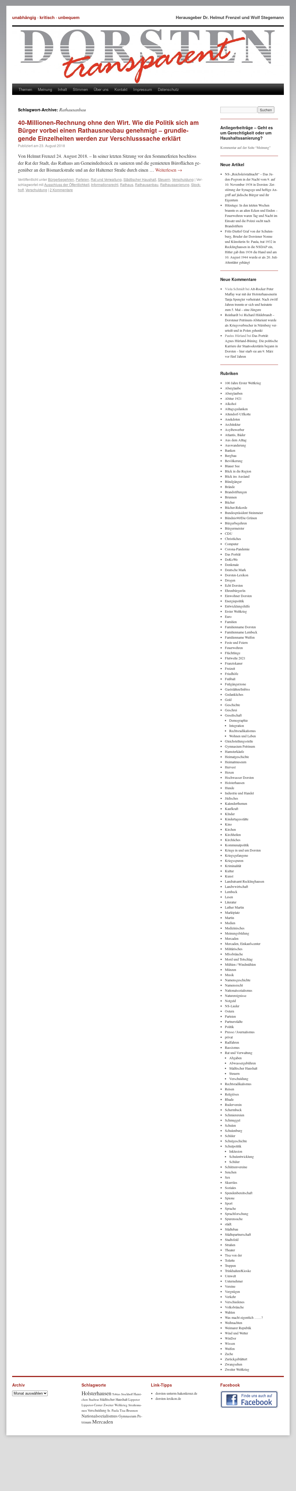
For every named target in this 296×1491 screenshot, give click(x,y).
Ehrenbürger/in (235, 590)
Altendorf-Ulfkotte (238, 414)
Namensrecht (234, 985)
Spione (229, 1198)
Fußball (230, 678)
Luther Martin (234, 907)
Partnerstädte (234, 1021)
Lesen (229, 896)
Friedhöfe (231, 673)
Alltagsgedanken (236, 408)
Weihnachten (233, 1322)
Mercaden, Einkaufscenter (242, 943)
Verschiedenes (235, 1301)
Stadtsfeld (231, 1239)
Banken (230, 450)
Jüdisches (231, 798)
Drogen (230, 580)
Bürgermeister (234, 528)
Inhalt (62, 89)
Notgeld (230, 1000)
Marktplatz (232, 912)
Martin (229, 917)
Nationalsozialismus (238, 990)
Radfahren (232, 1042)
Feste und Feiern (236, 642)
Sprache (230, 1208)
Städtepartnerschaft (238, 1234)
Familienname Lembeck (241, 632)
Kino (228, 824)
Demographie (238, 720)
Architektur (232, 424)
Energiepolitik (234, 601)
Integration (236, 725)
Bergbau (230, 455)
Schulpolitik (233, 1146)
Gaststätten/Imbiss (237, 689)
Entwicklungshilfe (237, 606)
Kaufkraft (231, 808)
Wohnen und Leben (242, 736)
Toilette (230, 1260)
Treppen (230, 1265)
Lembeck (231, 891)
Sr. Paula (113, 1410)
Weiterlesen (168, 170)
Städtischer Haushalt (139, 179)
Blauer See (232, 466)
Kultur (229, 871)
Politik (229, 1026)
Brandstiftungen (236, 492)
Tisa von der (233, 1255)
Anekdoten (232, 419)
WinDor (230, 1338)
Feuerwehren (234, 647)
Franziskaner (234, 663)
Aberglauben (234, 393)
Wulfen (230, 1348)
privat (229, 1037)
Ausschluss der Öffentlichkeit (66, 184)
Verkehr (230, 1296)
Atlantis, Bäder (235, 434)
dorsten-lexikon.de (168, 1398)
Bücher (230, 502)
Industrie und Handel (239, 793)
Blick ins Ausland (237, 476)
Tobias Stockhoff (122, 1394)
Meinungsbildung (237, 933)
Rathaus (126, 184)
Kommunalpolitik (237, 845)
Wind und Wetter (236, 1333)
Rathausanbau (146, 184)
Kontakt (120, 89)
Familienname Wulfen (240, 637)
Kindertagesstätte (236, 819)
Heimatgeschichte (237, 756)
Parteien (82, 179)
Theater (230, 1250)
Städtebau (231, 1229)
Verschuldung (183, 179)
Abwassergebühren (242, 1063)
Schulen (230, 1125)
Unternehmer (234, 1281)
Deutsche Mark (235, 569)
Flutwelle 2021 (235, 658)
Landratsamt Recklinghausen (244, 881)
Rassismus (232, 1047)
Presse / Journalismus (240, 1031)
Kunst (229, 876)
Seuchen (230, 1172)
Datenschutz (168, 89)
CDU (228, 533)
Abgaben (235, 1057)
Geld (228, 699)
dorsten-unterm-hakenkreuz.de (176, 1393)
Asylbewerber (234, 429)
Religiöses (232, 1094)
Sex (227, 1177)
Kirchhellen (233, 834)
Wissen (230, 1343)
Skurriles (231, 1182)
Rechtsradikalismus (242, 730)
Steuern (164, 179)
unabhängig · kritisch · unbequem (45, 17)
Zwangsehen (233, 1364)
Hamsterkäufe (234, 751)
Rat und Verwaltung (106, 179)
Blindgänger (233, 481)
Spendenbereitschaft (238, 1192)
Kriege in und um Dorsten (243, 850)
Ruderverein (233, 1104)
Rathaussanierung (174, 184)
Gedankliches (234, 694)
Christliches (233, 538)
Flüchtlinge (232, 652)
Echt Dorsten (234, 585)
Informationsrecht (104, 184)
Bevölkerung (234, 460)
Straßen (230, 1244)
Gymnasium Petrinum (240, 746)
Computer (231, 543)
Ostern (229, 1011)
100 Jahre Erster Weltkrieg (243, 382)
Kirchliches (232, 839)
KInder (230, 813)
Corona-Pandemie (237, 549)
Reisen (229, 1089)
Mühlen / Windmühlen (240, 964)
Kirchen (230, 829)
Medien (230, 922)
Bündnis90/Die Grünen (241, 517)
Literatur (230, 902)
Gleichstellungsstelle (239, 741)
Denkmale (232, 564)
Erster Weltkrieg (236, 611)
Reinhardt (231, 314)
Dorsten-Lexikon (236, 575)
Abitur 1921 (233, 398)
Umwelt (230, 1276)
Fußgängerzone (235, 684)
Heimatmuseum (235, 761)
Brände (230, 486)
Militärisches (234, 948)
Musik (229, 974)
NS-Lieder (232, 1006)
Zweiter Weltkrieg (237, 1369)
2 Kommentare (61, 189)
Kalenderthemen (236, 803)
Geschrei (231, 710)
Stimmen (80, 89)
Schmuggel (232, 1120)
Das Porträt (232, 554)
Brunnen (231, 497)
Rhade (229, 1099)
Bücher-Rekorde (236, 507)
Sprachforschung (236, 1213)
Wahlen (230, 1312)
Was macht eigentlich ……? (244, 1317)
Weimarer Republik (238, 1327)
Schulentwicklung (241, 1156)
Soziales (230, 1187)
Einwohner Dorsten (238, 595)
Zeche (229, 1353)
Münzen (230, 969)
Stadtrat (94, 1399)
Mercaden (231, 938)
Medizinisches (235, 928)
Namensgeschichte (237, 980)
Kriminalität (233, 865)
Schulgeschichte (236, 1141)
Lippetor (134, 1399)
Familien (231, 621)
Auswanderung (235, 445)
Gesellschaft (233, 715)
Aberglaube (233, 388)
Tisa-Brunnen (129, 1410)
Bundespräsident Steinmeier (244, 512)
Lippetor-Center (92, 1405)
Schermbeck (233, 1109)
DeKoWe (231, 559)
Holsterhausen (235, 782)
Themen (25, 89)
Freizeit (230, 668)
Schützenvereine (236, 1166)
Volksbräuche (234, 1307)
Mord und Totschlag (239, 959)
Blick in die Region (238, 471)
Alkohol (230, 403)
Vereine (230, 1286)
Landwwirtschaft (236, 886)
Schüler (230, 1135)
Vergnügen (232, 1291)
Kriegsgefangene (236, 855)
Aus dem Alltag (236, 440)
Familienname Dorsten (240, 626)
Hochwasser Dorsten (239, 777)
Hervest (230, 767)
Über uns (101, 89)
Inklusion (235, 1151)
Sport (228, 1203)
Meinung (45, 89)
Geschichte (232, 704)
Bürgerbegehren (61, 179)
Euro (228, 616)
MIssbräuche (234, 954)
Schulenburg (233, 1130)
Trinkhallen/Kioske (238, 1270)
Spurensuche (234, 1218)
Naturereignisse (235, 995)
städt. (228, 1224)
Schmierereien (234, 1115)
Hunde (229, 787)
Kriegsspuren (234, 860)
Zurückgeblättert (236, 1359)
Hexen (229, 772)
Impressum (142, 89)
